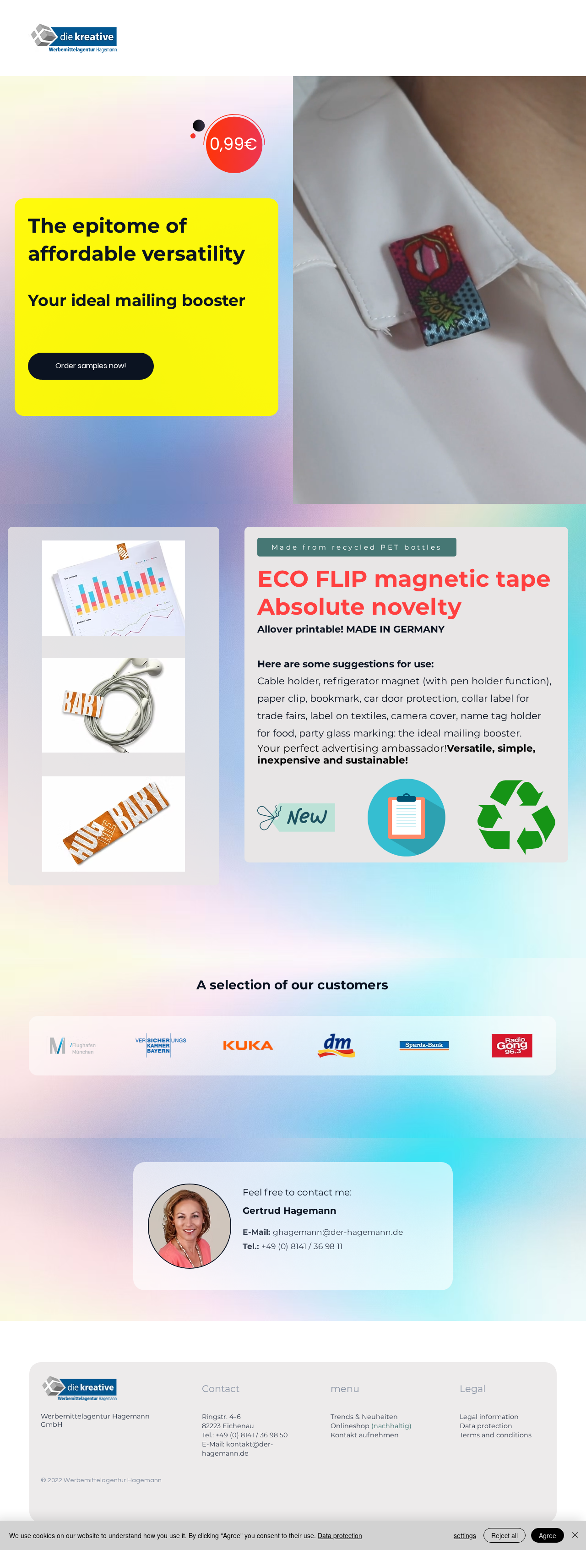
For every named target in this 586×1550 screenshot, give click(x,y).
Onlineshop (371, 1426)
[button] (570, 493)
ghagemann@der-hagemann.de (338, 1232)
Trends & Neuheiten (364, 1417)
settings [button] (465, 1535)
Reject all (504, 1535)
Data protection (486, 1426)
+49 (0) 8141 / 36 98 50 (252, 1435)
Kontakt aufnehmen (365, 1435)
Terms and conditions (496, 1435)
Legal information (489, 1417)
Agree (547, 1535)
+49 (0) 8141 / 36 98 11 (301, 1246)
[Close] (575, 1535)
